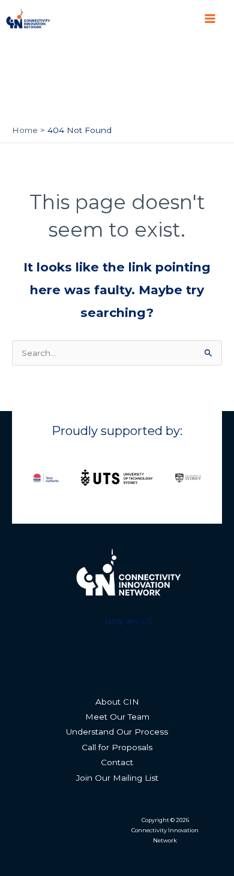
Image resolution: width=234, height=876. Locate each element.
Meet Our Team (117, 716)
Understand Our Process (117, 731)
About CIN (117, 701)
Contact (117, 762)
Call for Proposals (117, 747)
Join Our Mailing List (117, 778)
